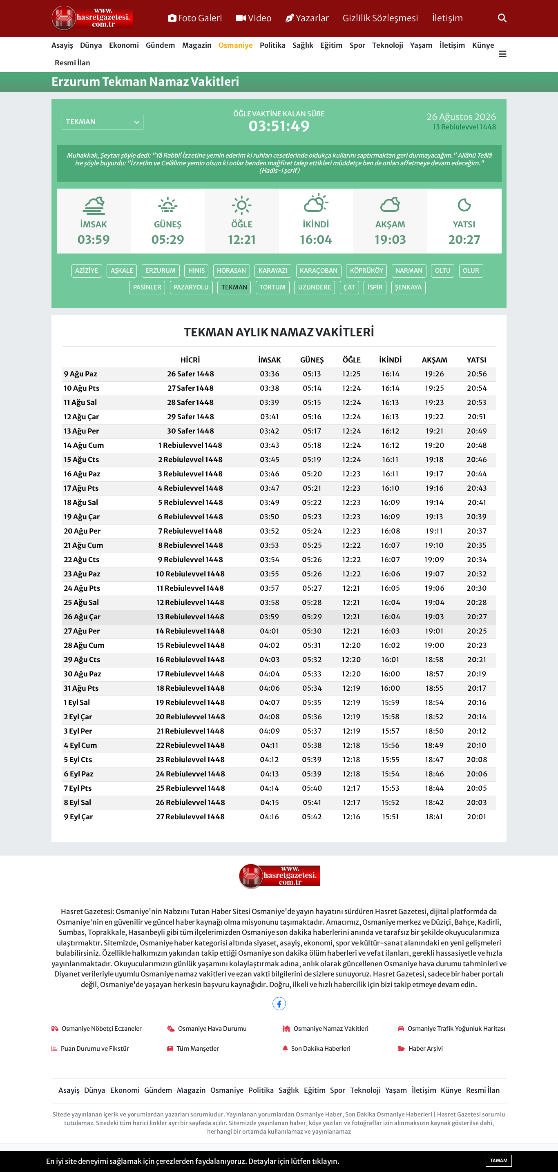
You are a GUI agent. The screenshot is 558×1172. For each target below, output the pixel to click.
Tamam (498, 1160)
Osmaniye (236, 45)
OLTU (443, 270)
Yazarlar (312, 18)
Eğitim (331, 45)
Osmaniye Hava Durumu (212, 1028)
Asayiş (62, 45)
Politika (273, 45)
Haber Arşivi (425, 1048)
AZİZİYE (86, 270)
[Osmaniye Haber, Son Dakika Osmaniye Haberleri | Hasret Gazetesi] (92, 19)
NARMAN (408, 270)
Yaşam (421, 45)
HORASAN (231, 270)
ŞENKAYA (408, 287)
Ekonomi (124, 45)
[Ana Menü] (503, 54)
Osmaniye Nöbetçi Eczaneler (102, 1028)
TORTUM (272, 287)
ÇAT (349, 287)
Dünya (91, 45)
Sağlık (302, 45)
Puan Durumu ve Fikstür (95, 1048)
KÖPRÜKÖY (366, 270)
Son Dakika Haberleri (320, 1048)
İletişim (447, 18)
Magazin (197, 45)
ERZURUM (160, 270)
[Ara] (502, 18)
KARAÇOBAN (318, 270)
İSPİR (375, 287)
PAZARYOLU (191, 287)
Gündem (160, 45)
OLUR (471, 270)
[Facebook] (279, 1003)
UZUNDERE (314, 287)
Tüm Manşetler (197, 1048)
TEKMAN (234, 287)
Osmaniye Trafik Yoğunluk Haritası (456, 1028)
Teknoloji (387, 45)
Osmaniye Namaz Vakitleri (331, 1028)
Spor (357, 45)
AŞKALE (122, 270)
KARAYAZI (273, 270)
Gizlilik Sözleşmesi (380, 18)
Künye (483, 45)
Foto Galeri (200, 18)
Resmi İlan (72, 62)
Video (260, 18)
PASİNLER (147, 287)
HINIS (196, 270)
